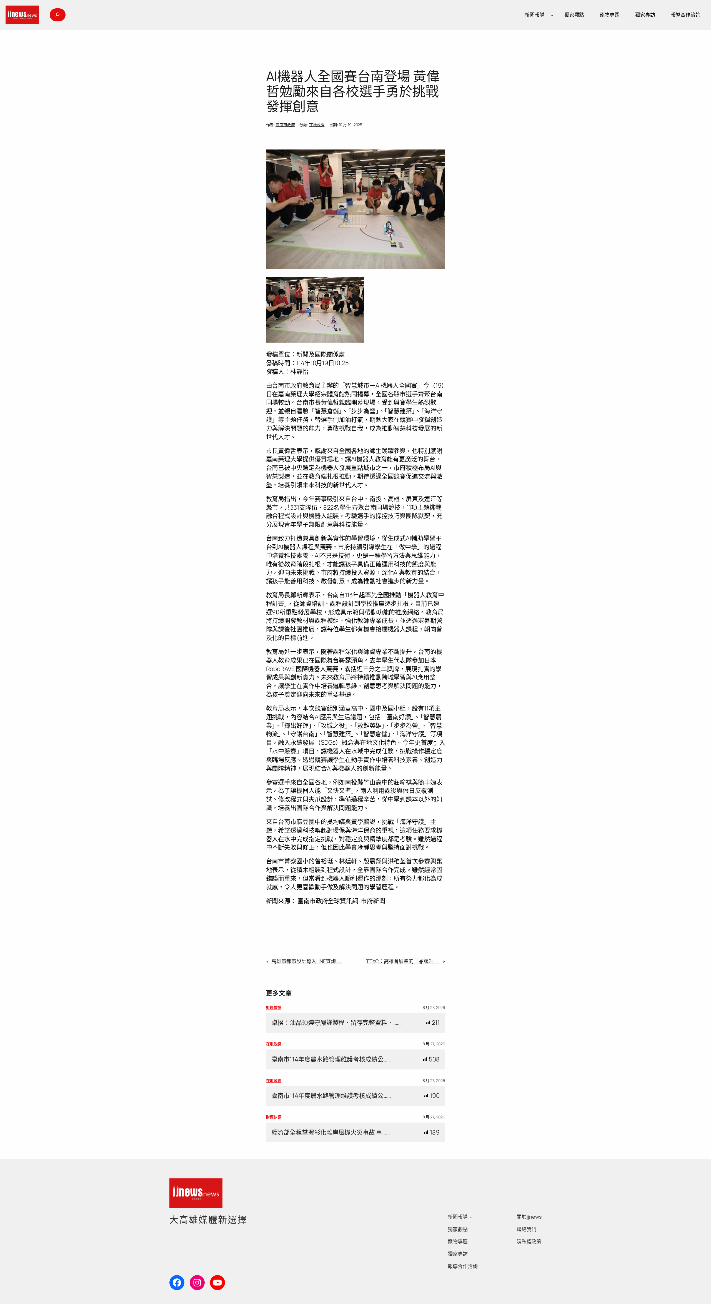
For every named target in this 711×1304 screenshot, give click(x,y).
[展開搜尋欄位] (57, 14)
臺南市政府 (285, 124)
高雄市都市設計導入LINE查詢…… (306, 961)
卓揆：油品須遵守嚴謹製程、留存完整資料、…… (336, 1022)
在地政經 (317, 124)
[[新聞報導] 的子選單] (552, 14)
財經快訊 (274, 1007)
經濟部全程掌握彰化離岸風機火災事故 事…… (331, 1132)
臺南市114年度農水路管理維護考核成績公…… (331, 1059)
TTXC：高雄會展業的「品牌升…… (402, 961)
